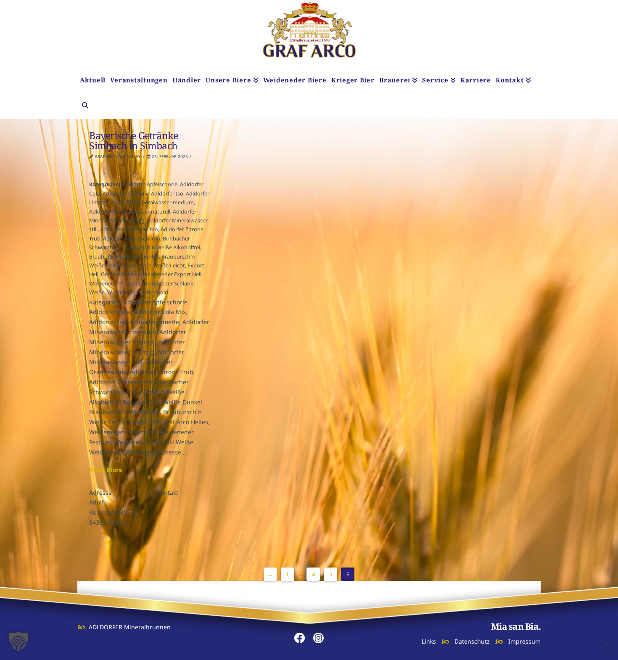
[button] (18, 641)
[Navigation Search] (85, 106)
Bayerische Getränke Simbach (133, 140)
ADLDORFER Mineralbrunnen (130, 627)
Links (429, 641)
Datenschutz (472, 641)
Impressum (524, 641)
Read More (106, 469)
